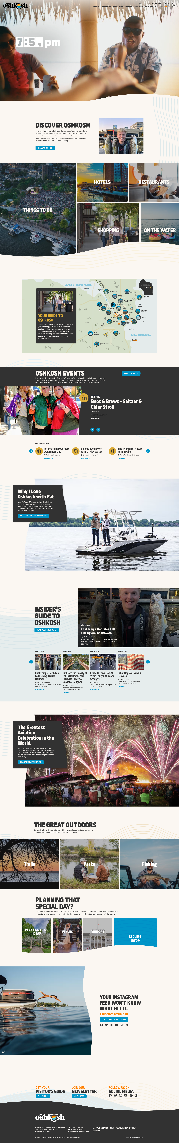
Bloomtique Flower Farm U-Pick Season (91, 450)
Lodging (128, 6)
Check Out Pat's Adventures (33, 515)
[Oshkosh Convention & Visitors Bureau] (15, 5)
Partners (96, 1131)
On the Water (160, 230)
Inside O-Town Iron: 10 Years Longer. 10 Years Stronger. (102, 676)
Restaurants (154, 182)
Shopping (108, 230)
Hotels (102, 182)
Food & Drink (118, 6)
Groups (150, 4)
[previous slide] (92, 430)
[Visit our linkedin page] (127, 1025)
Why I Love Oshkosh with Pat (36, 494)
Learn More (95, 418)
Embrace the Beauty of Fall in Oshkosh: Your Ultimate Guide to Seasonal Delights (75, 677)
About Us (96, 1128)
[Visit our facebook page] (101, 1025)
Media (112, 1128)
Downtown (138, 6)
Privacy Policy (122, 1128)
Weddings (158, 4)
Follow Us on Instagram (114, 1019)
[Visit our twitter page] (106, 1025)
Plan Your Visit (151, 6)
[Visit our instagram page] (111, 1025)
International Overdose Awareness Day (57, 450)
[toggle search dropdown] (174, 5)
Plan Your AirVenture (30, 762)
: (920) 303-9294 (76, 1129)
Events (96, 6)
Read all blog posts (46, 629)
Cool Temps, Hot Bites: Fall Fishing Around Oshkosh (98, 631)
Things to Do (38, 210)
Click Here (43, 1096)
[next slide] (98, 430)
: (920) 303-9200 (76, 1127)
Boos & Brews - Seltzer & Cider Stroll (116, 404)
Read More (47, 458)
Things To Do (106, 6)
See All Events (131, 373)
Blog (161, 6)
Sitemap (132, 1128)
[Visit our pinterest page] (122, 1025)
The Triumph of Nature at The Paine (130, 450)
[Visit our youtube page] (116, 1025)
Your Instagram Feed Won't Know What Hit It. (120, 1003)
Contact (104, 1128)
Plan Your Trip (45, 148)
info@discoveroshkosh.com (78, 1132)
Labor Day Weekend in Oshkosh (129, 674)
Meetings (142, 4)
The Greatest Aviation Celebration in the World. (36, 735)
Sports (167, 4)
